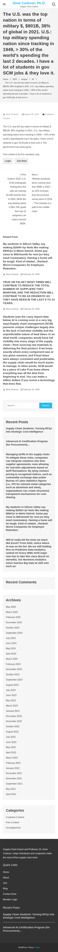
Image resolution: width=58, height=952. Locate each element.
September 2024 (14, 633)
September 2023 (14, 679)
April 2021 (11, 794)
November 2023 (14, 669)
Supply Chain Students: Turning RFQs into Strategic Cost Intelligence (29, 430)
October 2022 (12, 726)
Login (8, 161)
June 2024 (11, 643)
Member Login (10, 899)
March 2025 (12, 612)
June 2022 (11, 742)
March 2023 (12, 705)
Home (6, 872)
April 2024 (11, 653)
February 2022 (13, 763)
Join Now (22, 161)
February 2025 (13, 617)
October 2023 (12, 674)
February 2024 (13, 664)
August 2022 (12, 732)
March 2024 (12, 659)
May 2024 (11, 648)
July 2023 (11, 690)
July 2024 (11, 638)
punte (37, 947)
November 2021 (14, 778)
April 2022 (11, 752)
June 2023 (11, 695)
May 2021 (11, 789)
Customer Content (15, 817)
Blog (5, 888)
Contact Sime (9, 894)
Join (5, 883)
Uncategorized (13, 827)
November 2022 (14, 721)
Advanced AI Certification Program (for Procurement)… (27, 443)
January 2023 (13, 711)
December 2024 (14, 622)
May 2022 (11, 747)
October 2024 (12, 627)
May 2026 (11, 607)
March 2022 (12, 758)
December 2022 (14, 716)
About (6, 877)
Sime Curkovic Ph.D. (29, 3)
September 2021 (14, 784)
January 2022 (13, 768)
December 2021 (14, 773)
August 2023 (12, 685)
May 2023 (11, 700)
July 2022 (11, 737)
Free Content (12, 822)
